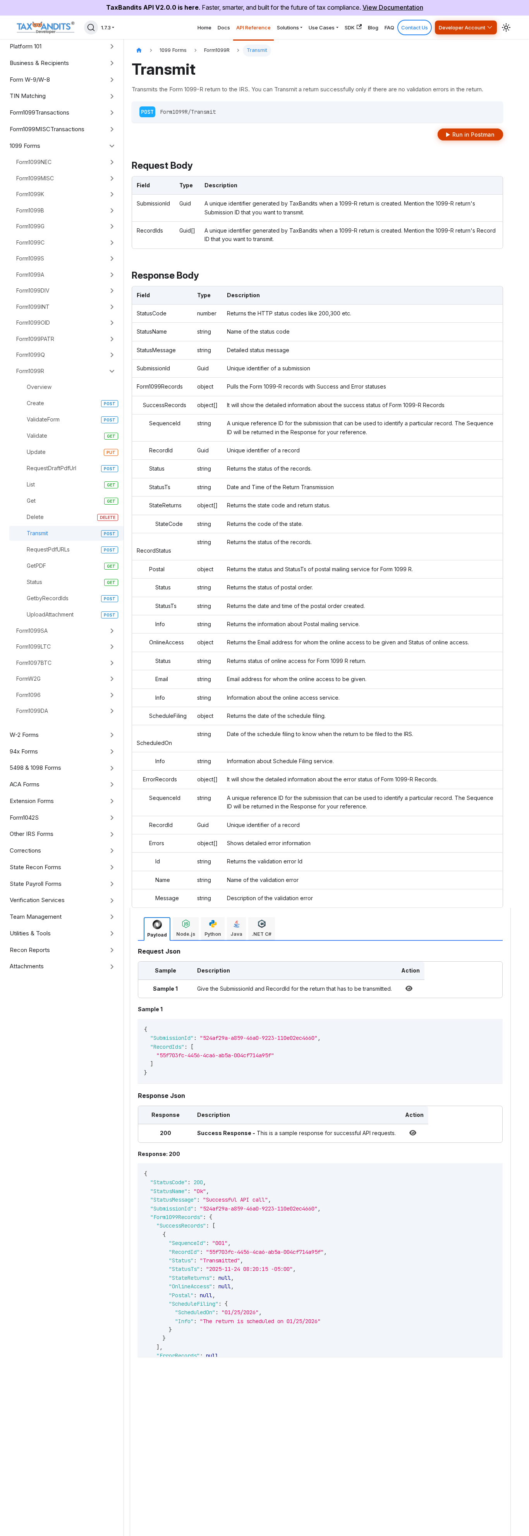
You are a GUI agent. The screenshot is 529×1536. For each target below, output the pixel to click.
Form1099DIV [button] (33, 290)
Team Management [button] (36, 916)
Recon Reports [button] (30, 950)
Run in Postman (473, 134)
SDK (350, 27)
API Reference (253, 27)
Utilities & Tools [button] (30, 933)
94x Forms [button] (24, 751)
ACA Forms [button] (25, 784)
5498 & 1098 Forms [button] (35, 767)
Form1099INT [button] (33, 306)
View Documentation (392, 7)
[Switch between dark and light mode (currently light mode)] (506, 27)
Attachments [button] (27, 966)
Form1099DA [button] (32, 710)
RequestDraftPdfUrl (51, 468)
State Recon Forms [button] (35, 867)
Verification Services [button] (37, 900)
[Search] (91, 27)
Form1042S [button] (24, 817)
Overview (39, 387)
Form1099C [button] (30, 242)
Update (36, 452)
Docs (224, 27)
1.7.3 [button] (106, 27)
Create (35, 403)
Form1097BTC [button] (34, 662)
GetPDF (36, 565)
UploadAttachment (50, 614)
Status (34, 582)
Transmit (37, 533)
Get (31, 500)
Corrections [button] (25, 850)
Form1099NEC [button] (34, 162)
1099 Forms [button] (25, 145)
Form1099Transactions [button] (39, 112)
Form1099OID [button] (33, 322)
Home (204, 27)
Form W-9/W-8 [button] (30, 79)
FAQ (389, 27)
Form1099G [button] (30, 226)
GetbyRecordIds (48, 598)
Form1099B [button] (30, 210)
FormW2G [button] (28, 678)
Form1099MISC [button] (35, 178)
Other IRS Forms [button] (31, 833)
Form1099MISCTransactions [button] (47, 129)
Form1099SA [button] (32, 630)
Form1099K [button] (30, 194)
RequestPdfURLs (48, 549)
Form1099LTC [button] (33, 646)
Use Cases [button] (322, 27)
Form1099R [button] (30, 371)
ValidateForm (43, 419)
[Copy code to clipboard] (485, 1028)
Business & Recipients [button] (39, 63)
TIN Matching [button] (28, 95)
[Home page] (139, 51)
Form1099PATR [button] (35, 339)
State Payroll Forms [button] (36, 883)
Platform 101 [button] (25, 46)
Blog (373, 27)
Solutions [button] (288, 27)
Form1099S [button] (30, 258)
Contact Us (414, 27)
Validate (37, 435)
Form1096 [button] (28, 695)
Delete (35, 517)
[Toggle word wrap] (471, 1028)
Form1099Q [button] (30, 354)
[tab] (157, 929)
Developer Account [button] (462, 27)
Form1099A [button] (30, 274)
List (31, 484)
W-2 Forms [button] (24, 734)
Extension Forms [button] (32, 801)
